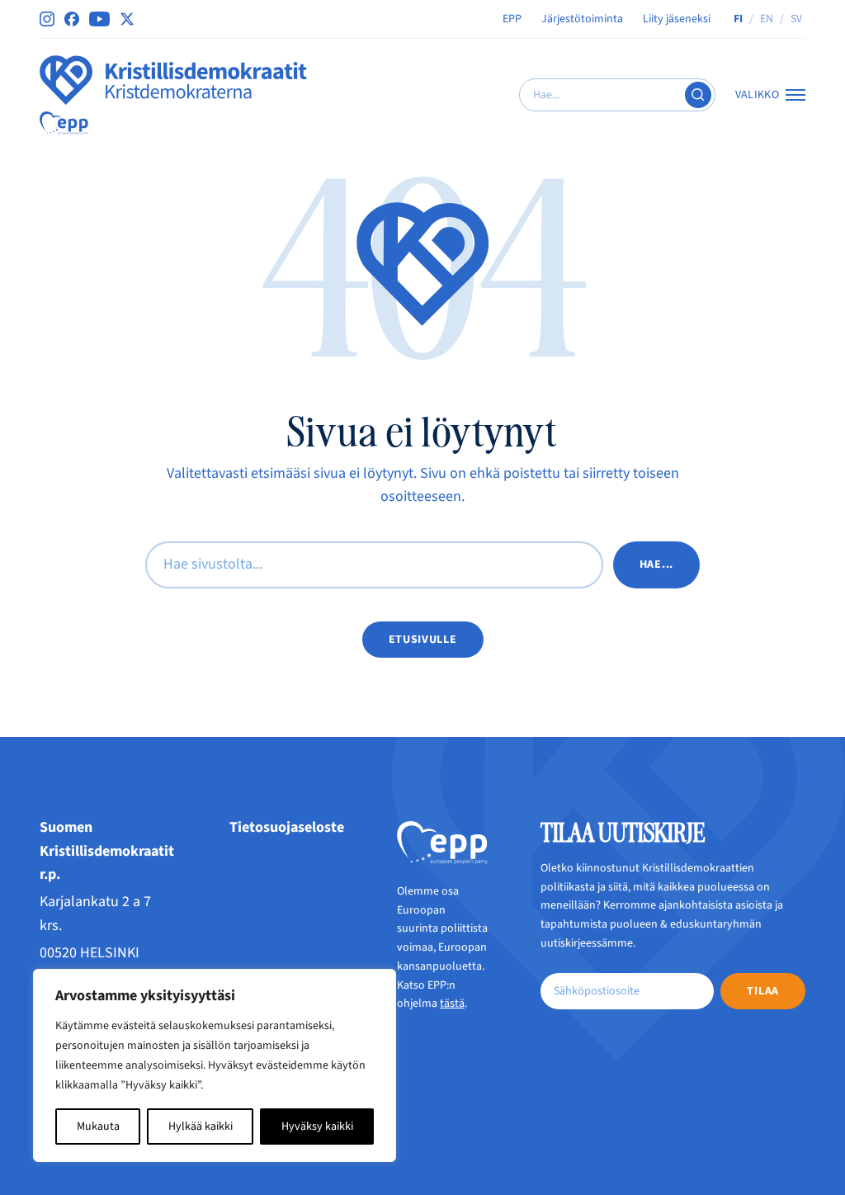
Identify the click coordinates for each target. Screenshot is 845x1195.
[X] (127, 19)
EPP (512, 19)
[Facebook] (71, 19)
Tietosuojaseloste (286, 827)
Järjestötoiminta (582, 19)
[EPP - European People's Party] (64, 123)
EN (766, 19)
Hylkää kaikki (200, 1126)
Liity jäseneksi (676, 19)
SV (796, 19)
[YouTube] (99, 19)
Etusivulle (423, 639)
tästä (452, 1003)
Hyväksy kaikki (317, 1126)
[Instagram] (47, 19)
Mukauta (98, 1126)
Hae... (656, 564)
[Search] (698, 95)
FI (738, 19)
